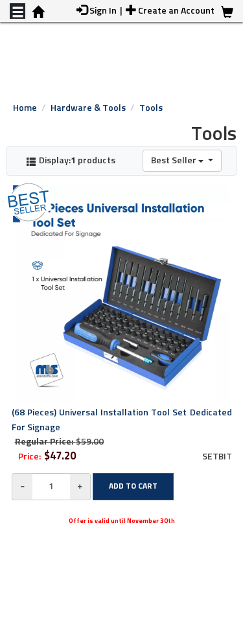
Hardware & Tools (88, 108)
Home (25, 108)
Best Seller (174, 160)
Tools (151, 108)
